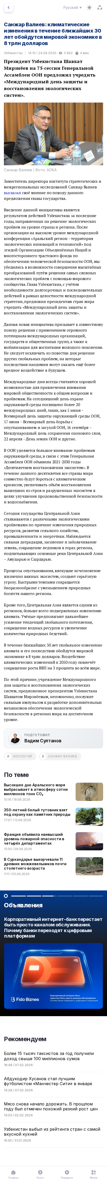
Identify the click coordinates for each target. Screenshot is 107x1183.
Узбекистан (13, 53)
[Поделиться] (100, 7)
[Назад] (8, 7)
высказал (12, 192)
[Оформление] (89, 7)
